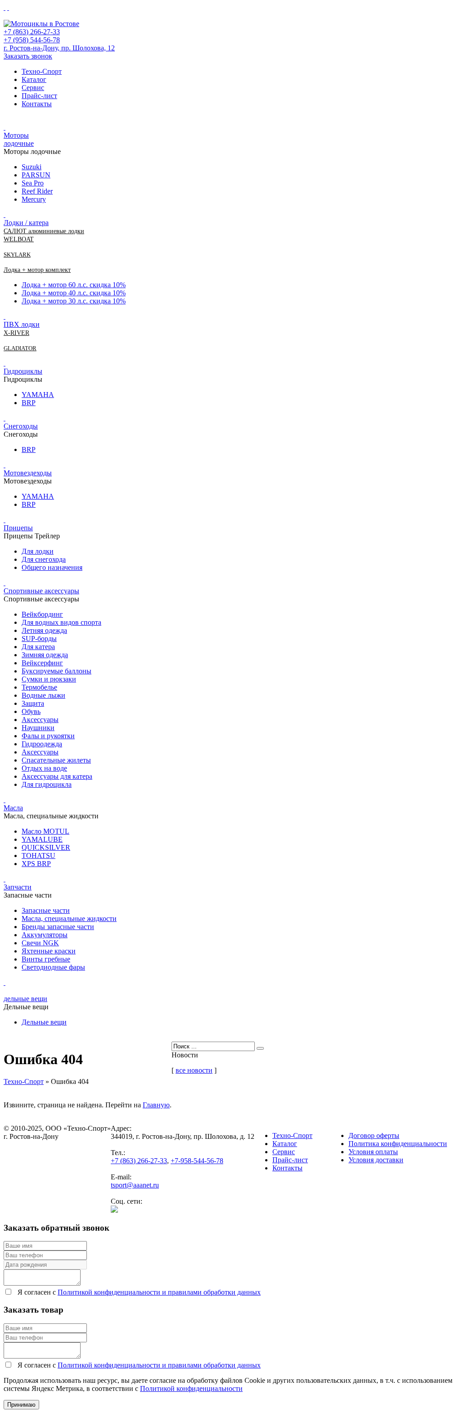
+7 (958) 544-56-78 (32, 40)
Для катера (38, 646)
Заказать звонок (28, 56)
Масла (13, 808)
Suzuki (31, 167)
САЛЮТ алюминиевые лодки (44, 231)
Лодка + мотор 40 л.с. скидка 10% (74, 293)
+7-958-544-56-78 (197, 1161)
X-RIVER (16, 333)
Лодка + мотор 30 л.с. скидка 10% (74, 301)
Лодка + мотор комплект (37, 269)
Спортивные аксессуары (41, 591)
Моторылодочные (19, 139)
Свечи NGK (40, 943)
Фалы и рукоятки (48, 736)
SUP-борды (39, 638)
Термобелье (39, 687)
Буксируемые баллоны (56, 671)
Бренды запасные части (58, 926)
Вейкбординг (42, 614)
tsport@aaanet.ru (135, 1185)
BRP (29, 402)
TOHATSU (38, 855)
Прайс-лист (39, 95)
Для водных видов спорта (61, 622)
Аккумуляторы (45, 935)
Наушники (38, 727)
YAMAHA (38, 394)
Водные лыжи (43, 695)
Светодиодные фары (53, 967)
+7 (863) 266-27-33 (32, 32)
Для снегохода (44, 559)
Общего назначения (52, 567)
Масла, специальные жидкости (69, 918)
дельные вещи (25, 998)
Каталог (34, 79)
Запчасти (18, 887)
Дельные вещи (44, 1022)
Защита (33, 703)
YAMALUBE (42, 839)
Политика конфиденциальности (397, 1143)
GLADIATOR (20, 348)
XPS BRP (36, 863)
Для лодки (38, 551)
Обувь (31, 711)
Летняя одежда (44, 630)
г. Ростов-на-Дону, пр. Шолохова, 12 (59, 48)
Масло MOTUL (45, 831)
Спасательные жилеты (56, 760)
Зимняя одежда (45, 655)
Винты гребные (46, 959)
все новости (194, 1070)
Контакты (37, 104)
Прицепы (18, 528)
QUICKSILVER (46, 847)
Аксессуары (40, 719)
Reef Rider (37, 191)
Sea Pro (33, 183)
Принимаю (21, 1404)
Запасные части (46, 910)
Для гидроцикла (47, 784)
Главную (156, 1105)
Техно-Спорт (42, 71)
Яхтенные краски (49, 951)
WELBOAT (19, 239)
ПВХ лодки (22, 324)
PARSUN (36, 175)
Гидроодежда (42, 744)
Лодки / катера (26, 222)
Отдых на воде (44, 768)
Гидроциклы (23, 371)
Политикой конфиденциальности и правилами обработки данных (159, 1292)
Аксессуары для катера (57, 776)
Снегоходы (21, 426)
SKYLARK (17, 254)
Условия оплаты (373, 1152)
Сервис (33, 87)
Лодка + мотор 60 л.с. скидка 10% (74, 285)
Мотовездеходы (28, 473)
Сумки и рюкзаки (49, 679)
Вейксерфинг (42, 663)
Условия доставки (375, 1160)
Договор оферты (373, 1135)
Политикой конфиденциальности (191, 1388)
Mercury (34, 199)
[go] (260, 1048)
